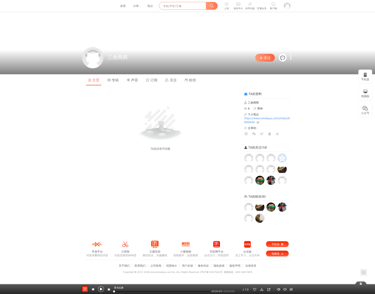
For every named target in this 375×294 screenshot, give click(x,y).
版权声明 (234, 265)
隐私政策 (219, 265)
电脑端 (276, 253)
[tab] (93, 79)
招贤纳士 (171, 265)
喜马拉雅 (97, 6)
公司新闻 (155, 265)
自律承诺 (250, 265)
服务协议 (203, 265)
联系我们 (140, 265)
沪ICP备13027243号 (211, 272)
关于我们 (124, 265)
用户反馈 (187, 265)
